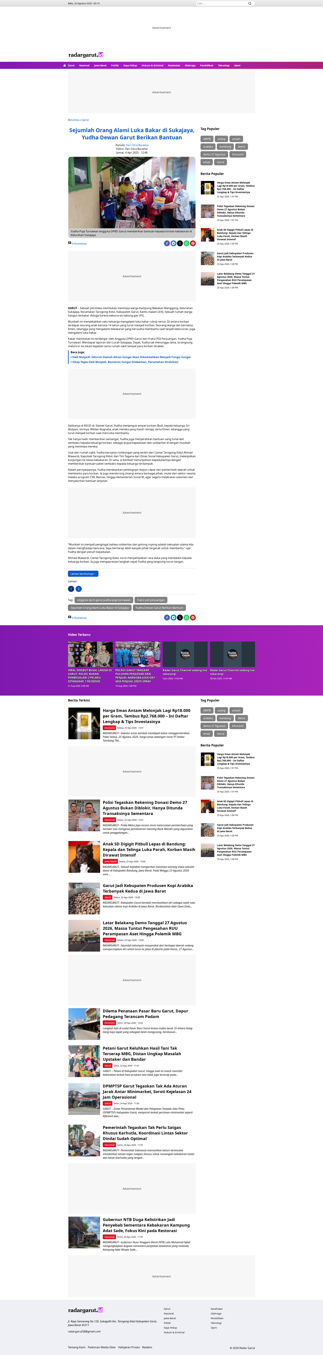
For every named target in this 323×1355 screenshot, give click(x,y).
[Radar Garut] (86, 55)
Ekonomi (237, 154)
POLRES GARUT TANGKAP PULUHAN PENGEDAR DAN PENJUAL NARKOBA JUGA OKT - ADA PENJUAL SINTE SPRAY (135, 675)
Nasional (84, 65)
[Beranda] (64, 65)
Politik (115, 65)
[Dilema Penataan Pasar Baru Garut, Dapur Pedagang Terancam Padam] (84, 1024)
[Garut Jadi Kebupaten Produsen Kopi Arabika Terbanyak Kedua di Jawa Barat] (207, 258)
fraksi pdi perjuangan (151, 600)
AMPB (207, 139)
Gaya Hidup (130, 65)
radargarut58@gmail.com (84, 1331)
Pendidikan (206, 65)
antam (236, 139)
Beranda (73, 120)
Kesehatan (174, 65)
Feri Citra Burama (137, 145)
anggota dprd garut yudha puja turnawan (104, 600)
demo (241, 146)
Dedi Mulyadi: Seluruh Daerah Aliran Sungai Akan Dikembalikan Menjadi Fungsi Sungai (131, 357)
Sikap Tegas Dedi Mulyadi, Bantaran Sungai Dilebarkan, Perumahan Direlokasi (125, 362)
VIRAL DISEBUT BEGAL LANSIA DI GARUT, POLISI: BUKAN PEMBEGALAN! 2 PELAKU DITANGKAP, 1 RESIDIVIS (90, 675)
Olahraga (190, 65)
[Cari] (250, 3)
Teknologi (223, 65)
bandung (225, 146)
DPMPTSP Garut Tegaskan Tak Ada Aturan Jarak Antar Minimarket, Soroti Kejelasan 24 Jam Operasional (147, 1091)
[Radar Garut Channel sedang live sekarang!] (185, 654)
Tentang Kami (76, 1347)
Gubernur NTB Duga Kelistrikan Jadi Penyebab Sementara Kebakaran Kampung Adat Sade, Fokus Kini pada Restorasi (146, 1225)
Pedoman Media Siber (102, 1347)
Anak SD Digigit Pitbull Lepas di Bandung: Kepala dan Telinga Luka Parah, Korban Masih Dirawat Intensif (235, 234)
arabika (208, 146)
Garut (71, 65)
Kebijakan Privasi (129, 1347)
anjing (221, 139)
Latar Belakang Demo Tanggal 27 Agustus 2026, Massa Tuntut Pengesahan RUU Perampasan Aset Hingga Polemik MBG (236, 278)
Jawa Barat (100, 65)
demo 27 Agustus (214, 154)
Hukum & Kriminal (152, 65)
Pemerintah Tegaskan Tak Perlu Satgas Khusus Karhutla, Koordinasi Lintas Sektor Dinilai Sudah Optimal (145, 1133)
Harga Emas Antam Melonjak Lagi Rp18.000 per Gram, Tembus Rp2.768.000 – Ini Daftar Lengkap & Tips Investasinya (236, 187)
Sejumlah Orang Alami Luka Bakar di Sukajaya (100, 608)
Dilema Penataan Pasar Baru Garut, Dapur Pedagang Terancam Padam (145, 1013)
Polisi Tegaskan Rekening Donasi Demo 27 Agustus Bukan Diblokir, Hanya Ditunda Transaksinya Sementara (235, 211)
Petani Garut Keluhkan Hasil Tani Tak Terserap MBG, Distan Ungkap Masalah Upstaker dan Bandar (142, 1053)
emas (206, 162)
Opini (237, 65)
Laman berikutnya (81, 574)
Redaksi (147, 1347)
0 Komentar (79, 243)
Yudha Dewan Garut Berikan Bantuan (159, 608)
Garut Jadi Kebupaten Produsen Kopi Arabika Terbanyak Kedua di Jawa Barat (235, 256)
